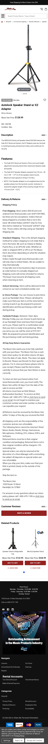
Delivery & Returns (9, 705)
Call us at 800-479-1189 (9, 602)
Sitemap (28, 667)
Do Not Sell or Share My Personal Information (20, 718)
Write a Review (6, 113)
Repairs (4, 671)
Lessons (4, 663)
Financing (6, 709)
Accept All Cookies (34, 740)
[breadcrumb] (2, 21)
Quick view (14, 568)
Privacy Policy (7, 701)
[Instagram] (13, 609)
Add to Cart (12, 563)
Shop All (4, 696)
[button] (24, 633)
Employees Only (31, 705)
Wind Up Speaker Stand (35, 551)
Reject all (18, 740)
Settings (6, 740)
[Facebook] (8, 609)
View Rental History (32, 680)
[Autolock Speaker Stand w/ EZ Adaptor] (22, 93)
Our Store (28, 663)
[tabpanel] (12, 548)
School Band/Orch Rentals (10, 667)
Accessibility (29, 709)
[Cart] (46, 9)
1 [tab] (24, 572)
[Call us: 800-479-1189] (42, 9)
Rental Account (30, 701)
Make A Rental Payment (11, 683)
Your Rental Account (10, 680)
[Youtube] (3, 609)
